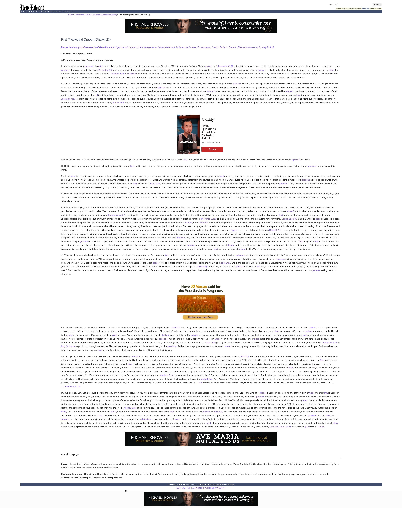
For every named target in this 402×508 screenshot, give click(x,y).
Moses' (290, 211)
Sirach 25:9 (118, 102)
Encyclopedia (348, 8)
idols (328, 415)
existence (240, 255)
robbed (289, 91)
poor (69, 335)
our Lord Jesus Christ (280, 426)
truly (135, 183)
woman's (203, 222)
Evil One (210, 342)
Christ (335, 423)
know (185, 159)
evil (96, 95)
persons (89, 66)
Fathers (365, 8)
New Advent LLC (191, 484)
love (277, 331)
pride (100, 66)
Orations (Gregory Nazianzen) (105, 15)
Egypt (234, 230)
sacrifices (312, 415)
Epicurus (218, 411)
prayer (194, 335)
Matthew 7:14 (166, 375)
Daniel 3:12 (275, 230)
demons (191, 245)
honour (242, 249)
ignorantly (225, 262)
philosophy (202, 266)
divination (146, 419)
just (305, 335)
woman (188, 222)
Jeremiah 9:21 (330, 342)
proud (208, 66)
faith (290, 367)
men (73, 176)
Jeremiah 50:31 (225, 66)
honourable (130, 408)
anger (217, 338)
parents (316, 270)
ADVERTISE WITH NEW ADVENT (209, 488)
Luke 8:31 (176, 327)
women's (211, 91)
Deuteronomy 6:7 (116, 215)
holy (298, 95)
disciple (132, 73)
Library (378, 8)
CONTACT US (183, 488)
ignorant (161, 87)
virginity (308, 331)
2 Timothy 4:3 (105, 70)
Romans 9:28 (117, 73)
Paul (331, 70)
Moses (263, 392)
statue (313, 327)
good (318, 218)
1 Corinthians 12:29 (71, 386)
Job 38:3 (135, 356)
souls (113, 411)
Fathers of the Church (83, 15)
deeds (231, 245)
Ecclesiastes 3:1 (290, 218)
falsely (261, 70)
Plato (63, 411)
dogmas (181, 237)
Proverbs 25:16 (208, 218)
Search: (332, 4)
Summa (358, 8)
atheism (206, 411)
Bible (372, 8)
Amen (321, 426)
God (132, 166)
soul (222, 176)
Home (339, 8)
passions (280, 259)
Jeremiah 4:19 (68, 99)
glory (129, 364)
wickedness (206, 379)
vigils (114, 335)
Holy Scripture (68, 346)
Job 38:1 (245, 356)
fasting (165, 335)
